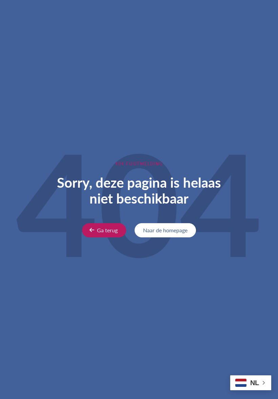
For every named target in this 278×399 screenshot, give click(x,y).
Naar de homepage (165, 230)
